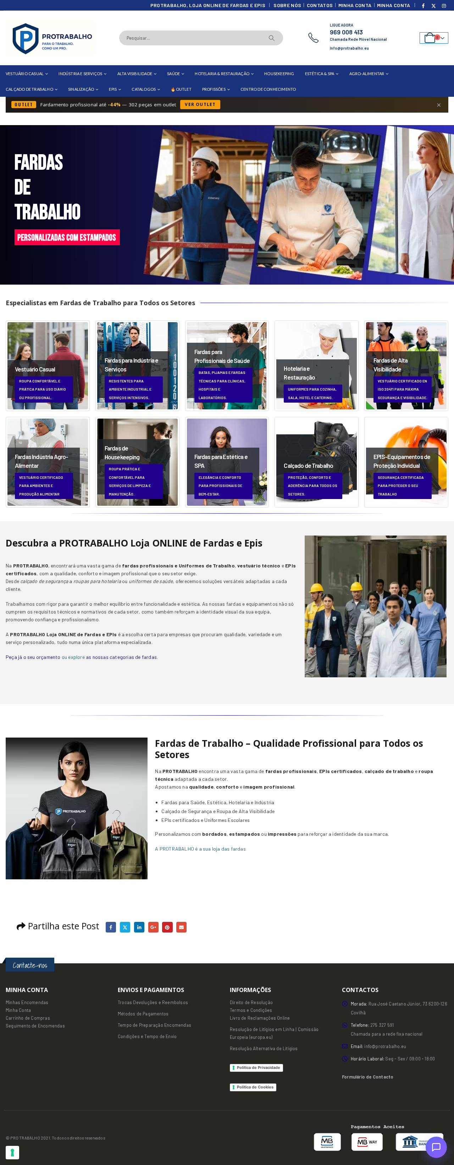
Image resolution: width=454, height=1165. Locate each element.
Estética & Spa (319, 73)
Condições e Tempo (138, 1036)
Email (181, 927)
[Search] (272, 38)
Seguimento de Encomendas (35, 1026)
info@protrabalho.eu (385, 1046)
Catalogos (144, 89)
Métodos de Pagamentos (143, 1013)
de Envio (167, 1036)
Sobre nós (287, 5)
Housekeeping (279, 73)
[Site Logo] (50, 38)
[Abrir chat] (436, 1147)
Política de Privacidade (258, 1067)
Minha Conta (355, 5)
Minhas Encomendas (27, 1002)
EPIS (113, 89)
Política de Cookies (255, 1087)
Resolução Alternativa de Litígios (264, 1048)
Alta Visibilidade (134, 73)
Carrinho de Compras (28, 1018)
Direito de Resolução (251, 1002)
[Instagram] (443, 5)
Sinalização (81, 89)
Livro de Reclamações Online (260, 1018)
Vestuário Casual (25, 73)
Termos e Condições (251, 1010)
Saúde (173, 73)
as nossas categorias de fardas (121, 657)
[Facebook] (423, 5)
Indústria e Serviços (80, 73)
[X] (433, 5)
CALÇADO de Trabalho (29, 89)
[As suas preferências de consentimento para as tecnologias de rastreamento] (12, 1152)
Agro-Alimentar (366, 73)
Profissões (214, 89)
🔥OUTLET (181, 89)
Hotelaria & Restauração (222, 73)
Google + (153, 927)
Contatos (320, 5)
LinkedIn (139, 927)
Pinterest (167, 927)
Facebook (111, 927)
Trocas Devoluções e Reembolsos (153, 1002)
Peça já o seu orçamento (33, 657)
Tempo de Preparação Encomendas (154, 1025)
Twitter (125, 927)
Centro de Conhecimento (268, 89)
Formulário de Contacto (367, 1077)
